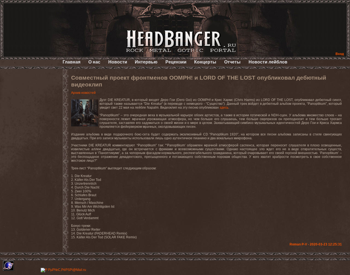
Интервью (146, 62)
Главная (71, 62)
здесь (224, 107)
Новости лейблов (268, 62)
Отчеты (232, 62)
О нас (94, 62)
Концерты (205, 62)
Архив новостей (83, 93)
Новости (117, 62)
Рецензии (175, 62)
